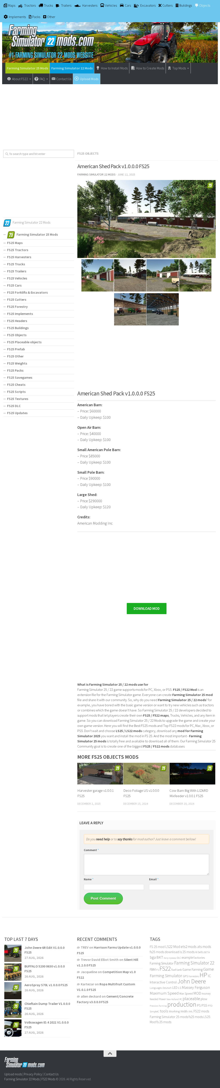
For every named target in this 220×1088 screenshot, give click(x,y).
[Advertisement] (110, 115)
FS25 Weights (17, 363)
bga (153, 957)
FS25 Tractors (17, 250)
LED (174, 987)
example (187, 957)
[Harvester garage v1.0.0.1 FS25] (100, 773)
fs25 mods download (164, 952)
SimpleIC (154, 1011)
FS (157, 969)
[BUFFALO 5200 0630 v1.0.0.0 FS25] (12, 972)
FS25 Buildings (18, 328)
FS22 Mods (48, 1079)
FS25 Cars (14, 285)
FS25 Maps (15, 243)
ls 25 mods (187, 952)
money (206, 993)
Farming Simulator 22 (194, 963)
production (181, 1004)
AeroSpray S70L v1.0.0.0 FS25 (46, 985)
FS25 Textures (17, 399)
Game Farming (192, 969)
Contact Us (51, 1074)
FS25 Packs (15, 370)
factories (199, 958)
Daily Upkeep (170, 957)
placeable (191, 998)
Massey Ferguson (196, 987)
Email (154, 879)
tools (164, 1011)
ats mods (204, 946)
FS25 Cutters (16, 299)
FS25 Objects (88, 153)
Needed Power (158, 999)
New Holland (173, 999)
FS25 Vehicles (17, 278)
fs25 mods (196, 1017)
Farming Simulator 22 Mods (72, 68)
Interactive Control (163, 982)
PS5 (204, 1005)
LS (179, 988)
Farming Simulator (162, 963)
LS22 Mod (172, 946)
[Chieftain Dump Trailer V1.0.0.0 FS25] (12, 1009)
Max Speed (186, 993)
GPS (185, 976)
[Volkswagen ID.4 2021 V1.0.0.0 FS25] (12, 1028)
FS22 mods (201, 1011)
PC (180, 999)
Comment (91, 850)
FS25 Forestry (17, 306)
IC (209, 976)
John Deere (191, 981)
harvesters (194, 976)
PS (199, 1005)
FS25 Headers (17, 321)
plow (204, 999)
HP (203, 975)
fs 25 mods (163, 1022)
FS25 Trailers (16, 271)
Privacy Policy (33, 1074)
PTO (210, 1005)
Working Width (178, 1011)
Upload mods (13, 1074)
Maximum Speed (164, 993)
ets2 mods (189, 946)
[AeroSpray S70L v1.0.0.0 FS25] (12, 990)
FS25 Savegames (19, 377)
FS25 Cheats (16, 384)
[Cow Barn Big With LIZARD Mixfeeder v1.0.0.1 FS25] (192, 773)
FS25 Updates (17, 413)
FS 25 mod (157, 947)
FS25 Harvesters (19, 257)
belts (200, 952)
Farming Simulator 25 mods (169, 1017)
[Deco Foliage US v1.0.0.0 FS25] (146, 773)
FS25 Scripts (16, 391)
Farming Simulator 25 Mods (27, 68)
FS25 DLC (14, 406)
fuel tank (176, 970)
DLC (179, 957)
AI (196, 952)
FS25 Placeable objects (24, 342)
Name (88, 879)
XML (190, 1011)
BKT (159, 957)
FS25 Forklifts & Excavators (27, 292)
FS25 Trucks (16, 264)
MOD (197, 993)
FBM (153, 969)
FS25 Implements (20, 313)
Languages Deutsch (161, 988)
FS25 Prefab (16, 349)
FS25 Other (15, 356)
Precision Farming (158, 1005)
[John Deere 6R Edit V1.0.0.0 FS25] (12, 953)
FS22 (165, 968)
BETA (207, 952)
